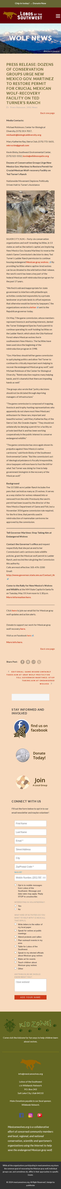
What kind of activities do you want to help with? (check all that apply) (29, 918)
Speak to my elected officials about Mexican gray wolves (31, 954)
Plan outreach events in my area (30, 941)
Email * (19, 839)
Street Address (23, 848)
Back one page (47, 113)
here (14, 610)
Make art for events (26, 959)
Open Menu (58, 16)
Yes (19, 906)
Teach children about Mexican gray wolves (27, 963)
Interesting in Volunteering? (29, 902)
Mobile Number (23, 876)
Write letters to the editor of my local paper (30, 925)
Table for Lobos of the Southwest (28, 947)
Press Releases (18, 107)
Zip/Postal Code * (24, 865)
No (19, 909)
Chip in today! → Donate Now (30, 3)
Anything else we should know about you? (27, 975)
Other (20, 968)
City (18, 856)
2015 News (32, 107)
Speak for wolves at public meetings (29, 932)
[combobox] (44, 878)
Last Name (21, 830)
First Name (21, 822)
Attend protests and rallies (29, 937)
